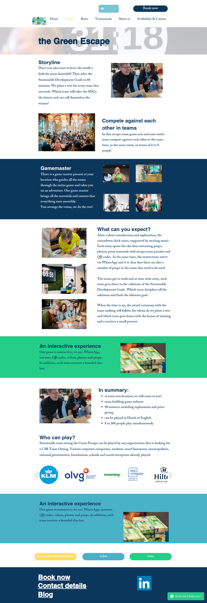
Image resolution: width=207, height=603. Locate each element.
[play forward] (170, 474)
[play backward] (37, 474)
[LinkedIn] (144, 583)
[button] (48, 474)
